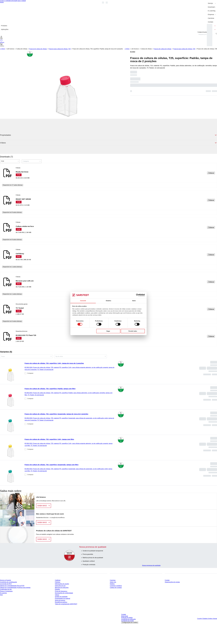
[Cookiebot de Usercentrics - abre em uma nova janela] (137, 295)
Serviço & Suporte (5, 580)
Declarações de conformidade (64, 593)
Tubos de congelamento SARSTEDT (66, 604)
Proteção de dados (127, 617)
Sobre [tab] (134, 300)
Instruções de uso (60, 585)
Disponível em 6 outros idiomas (12, 321)
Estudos (57, 589)
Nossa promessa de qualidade (151, 565)
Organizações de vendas (172, 582)
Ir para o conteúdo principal (8, 0)
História (112, 584)
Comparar (30, 373)
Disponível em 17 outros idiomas (12, 185)
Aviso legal (124, 616)
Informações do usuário (62, 584)
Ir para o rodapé (21, 0)
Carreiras (112, 580)
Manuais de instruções (61, 587)
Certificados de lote (6, 589)
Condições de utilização (128, 619)
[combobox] (206, 34)
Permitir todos (133, 331)
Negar (108, 331)
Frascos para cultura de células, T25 (60, 49)
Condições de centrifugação (8, 582)
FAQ (1, 595)
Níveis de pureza (60, 600)
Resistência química (61, 602)
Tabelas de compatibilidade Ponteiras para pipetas (15, 587)
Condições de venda (127, 620)
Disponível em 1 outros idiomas (12, 266)
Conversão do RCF (6, 584)
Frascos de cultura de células (38, 49)
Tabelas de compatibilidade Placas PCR (12, 585)
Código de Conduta (116, 587)
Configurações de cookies (130, 622)
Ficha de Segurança (61, 591)
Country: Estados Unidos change (207, 618)
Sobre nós (113, 582)
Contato (167, 580)
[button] (1, 38)
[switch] (99, 324)
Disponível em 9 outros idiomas (12, 212)
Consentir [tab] (83, 300)
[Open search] (216, 33)
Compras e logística (116, 585)
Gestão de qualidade (61, 596)
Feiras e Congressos (6, 591)
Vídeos (57, 595)
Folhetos (57, 582)
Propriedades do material (62, 598)
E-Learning (3, 593)
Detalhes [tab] (108, 300)
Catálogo (57, 580)
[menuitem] (212, 3)
